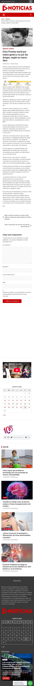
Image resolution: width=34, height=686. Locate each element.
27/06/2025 (6, 539)
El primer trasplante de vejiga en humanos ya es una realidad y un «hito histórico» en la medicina (17, 567)
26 (13, 407)
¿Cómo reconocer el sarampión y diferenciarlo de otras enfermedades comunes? (16, 535)
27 (17, 407)
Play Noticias (14, 63)
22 (25, 404)
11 (9, 400)
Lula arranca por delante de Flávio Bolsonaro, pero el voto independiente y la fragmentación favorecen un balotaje (16, 665)
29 (25, 407)
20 (17, 404)
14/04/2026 (6, 508)
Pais (4, 529)
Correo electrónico (9, 274)
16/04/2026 (6, 477)
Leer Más (6, 678)
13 (17, 400)
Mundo (11, 48)
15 (25, 400)
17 (5, 404)
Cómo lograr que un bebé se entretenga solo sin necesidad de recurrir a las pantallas (15, 473)
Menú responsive (31, 1)
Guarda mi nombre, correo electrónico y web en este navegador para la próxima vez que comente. (17, 294)
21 (21, 404)
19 (13, 404)
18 (9, 404)
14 (21, 400)
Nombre (6, 267)
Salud (11, 466)
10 (5, 400)
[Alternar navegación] (3, 15)
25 (9, 407)
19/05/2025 (6, 571)
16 (29, 400)
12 (13, 400)
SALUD (5, 447)
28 (21, 407)
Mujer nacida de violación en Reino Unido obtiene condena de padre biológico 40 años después (18, 217)
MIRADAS (5, 48)
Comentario (7, 245)
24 (5, 407)
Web (4, 282)
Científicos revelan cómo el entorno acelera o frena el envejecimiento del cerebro (16, 504)
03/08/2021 (6, 63)
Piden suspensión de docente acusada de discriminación (17, 225)
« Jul (4, 415)
